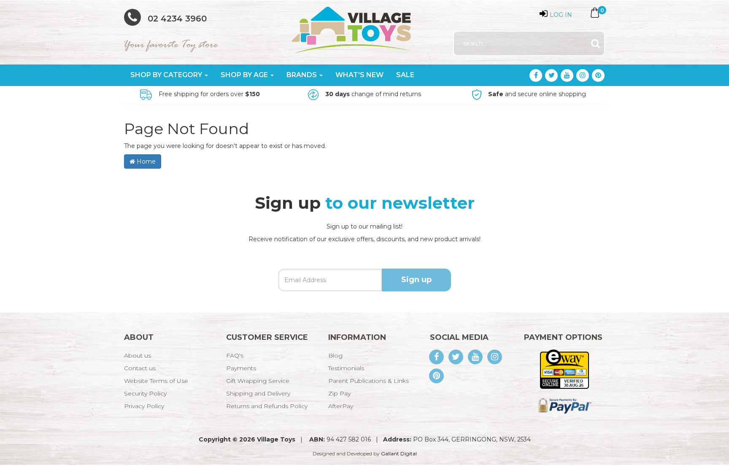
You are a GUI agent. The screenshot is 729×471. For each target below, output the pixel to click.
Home (145, 161)
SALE (405, 75)
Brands (302, 75)
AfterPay (340, 406)
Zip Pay (339, 393)
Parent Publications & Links (368, 381)
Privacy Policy (144, 406)
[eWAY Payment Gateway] (564, 368)
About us (137, 355)
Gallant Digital (399, 453)
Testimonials (346, 368)
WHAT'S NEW (359, 75)
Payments (241, 368)
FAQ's (234, 355)
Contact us (140, 368)
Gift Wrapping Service (257, 381)
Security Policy (145, 393)
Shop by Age (245, 75)
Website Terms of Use (156, 381)
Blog (335, 355)
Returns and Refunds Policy (267, 406)
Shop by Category (167, 75)
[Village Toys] (352, 27)
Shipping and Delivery (258, 393)
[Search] (595, 44)
